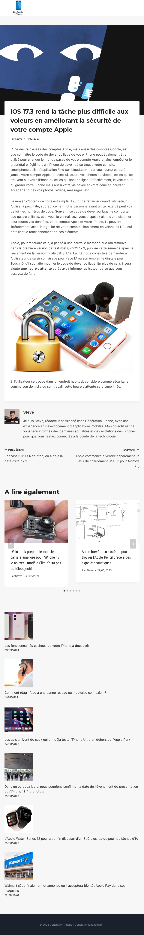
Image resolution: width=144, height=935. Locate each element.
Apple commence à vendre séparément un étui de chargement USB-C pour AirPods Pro (108, 458)
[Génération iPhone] (18, 8)
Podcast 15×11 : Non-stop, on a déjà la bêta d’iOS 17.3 (33, 455)
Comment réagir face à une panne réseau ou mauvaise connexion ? (55, 692)
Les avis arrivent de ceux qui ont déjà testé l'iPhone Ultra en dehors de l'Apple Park (67, 739)
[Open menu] (136, 8)
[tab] (64, 591)
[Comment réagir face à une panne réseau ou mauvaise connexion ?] (72, 673)
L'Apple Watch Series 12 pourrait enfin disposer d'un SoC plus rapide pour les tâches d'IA (71, 838)
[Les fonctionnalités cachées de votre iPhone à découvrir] (72, 626)
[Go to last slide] (11, 544)
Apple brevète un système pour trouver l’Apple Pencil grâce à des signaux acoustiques (106, 557)
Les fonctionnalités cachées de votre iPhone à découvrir (46, 646)
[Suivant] (133, 544)
